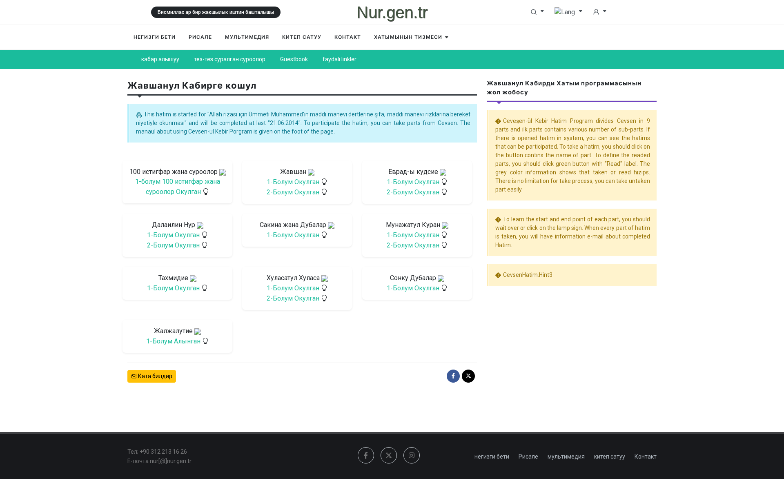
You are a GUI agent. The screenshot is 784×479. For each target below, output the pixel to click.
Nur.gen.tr (392, 12)
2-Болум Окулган (293, 192)
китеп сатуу (609, 456)
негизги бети (491, 456)
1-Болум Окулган (293, 182)
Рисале (528, 456)
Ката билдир (154, 376)
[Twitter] (468, 376)
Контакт (646, 456)
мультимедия (566, 456)
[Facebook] (453, 376)
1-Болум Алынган (173, 341)
